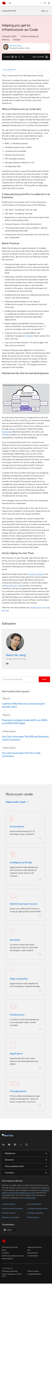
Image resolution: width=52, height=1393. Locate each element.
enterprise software (35, 574)
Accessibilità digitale (34, 1274)
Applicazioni (16, 1053)
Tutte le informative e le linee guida (12, 1275)
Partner (17, 39)
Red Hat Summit (7, 1259)
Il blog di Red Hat (9, 11)
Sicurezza (15, 939)
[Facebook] (15, 1145)
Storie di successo (8, 1213)
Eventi (4, 1250)
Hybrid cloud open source (23, 903)
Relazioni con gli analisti (10, 1217)
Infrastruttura (17, 1014)
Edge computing (19, 978)
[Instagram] (26, 1145)
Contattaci (5, 1253)
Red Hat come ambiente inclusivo (13, 1256)
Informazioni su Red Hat (10, 1247)
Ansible (30, 336)
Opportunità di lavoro (34, 1247)
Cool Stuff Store (32, 1256)
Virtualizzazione (18, 1091)
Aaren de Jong (15, 45)
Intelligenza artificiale (21, 862)
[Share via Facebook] (12, 56)
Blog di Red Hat (32, 1253)
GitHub (5, 434)
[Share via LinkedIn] (16, 56)
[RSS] (46, 56)
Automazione (17, 826)
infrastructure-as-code (12, 585)
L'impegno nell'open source (37, 1208)
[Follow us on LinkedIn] (7, 663)
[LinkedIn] (3, 1145)
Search (44, 679)
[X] (20, 1145)
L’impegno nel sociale (35, 1213)
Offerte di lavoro (33, 1217)
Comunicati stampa (34, 1204)
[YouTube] (9, 1145)
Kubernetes (7, 432)
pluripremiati (30, 1198)
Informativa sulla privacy (10, 1271)
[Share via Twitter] (19, 56)
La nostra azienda (8, 1204)
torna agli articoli (9, 70)
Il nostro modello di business (12, 1208)
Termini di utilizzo (33, 1271)
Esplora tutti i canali (15, 802)
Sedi (28, 1250)
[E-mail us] (22, 56)
